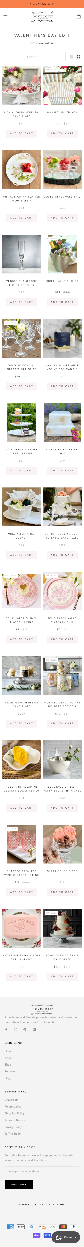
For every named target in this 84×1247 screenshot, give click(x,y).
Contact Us (11, 1100)
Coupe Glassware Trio (62, 197)
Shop (8, 1064)
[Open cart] (78, 17)
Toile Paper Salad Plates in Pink (62, 620)
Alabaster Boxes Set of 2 (62, 451)
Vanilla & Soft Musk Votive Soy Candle (62, 367)
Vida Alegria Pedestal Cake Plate (22, 114)
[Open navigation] (5, 16)
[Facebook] (6, 1029)
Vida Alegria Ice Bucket (21, 536)
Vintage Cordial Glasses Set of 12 (21, 367)
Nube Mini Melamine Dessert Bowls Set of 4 (22, 790)
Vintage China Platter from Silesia (21, 198)
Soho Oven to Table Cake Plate (62, 957)
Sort (31, 56)
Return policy (13, 1106)
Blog (7, 1078)
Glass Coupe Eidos (62, 871)
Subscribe (18, 1184)
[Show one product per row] (71, 56)
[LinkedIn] (34, 1029)
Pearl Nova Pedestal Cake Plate (22, 704)
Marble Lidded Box (62, 112)
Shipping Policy (14, 1113)
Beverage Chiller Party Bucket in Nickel (62, 788)
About (8, 1058)
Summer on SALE (42, 4)
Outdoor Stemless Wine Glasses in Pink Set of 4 (21, 875)
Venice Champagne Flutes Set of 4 (21, 283)
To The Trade (13, 1133)
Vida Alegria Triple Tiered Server (22, 451)
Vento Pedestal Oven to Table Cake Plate (62, 536)
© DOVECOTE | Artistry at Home (42, 1204)
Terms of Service (15, 1120)
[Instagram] (15, 1029)
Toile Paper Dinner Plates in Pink (21, 620)
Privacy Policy (13, 1127)
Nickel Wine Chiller (62, 281)
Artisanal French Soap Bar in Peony (22, 957)
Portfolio (10, 1071)
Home (8, 1051)
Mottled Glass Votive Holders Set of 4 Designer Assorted (62, 706)
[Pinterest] (24, 1029)
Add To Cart (21, 133)
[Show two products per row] (78, 56)
